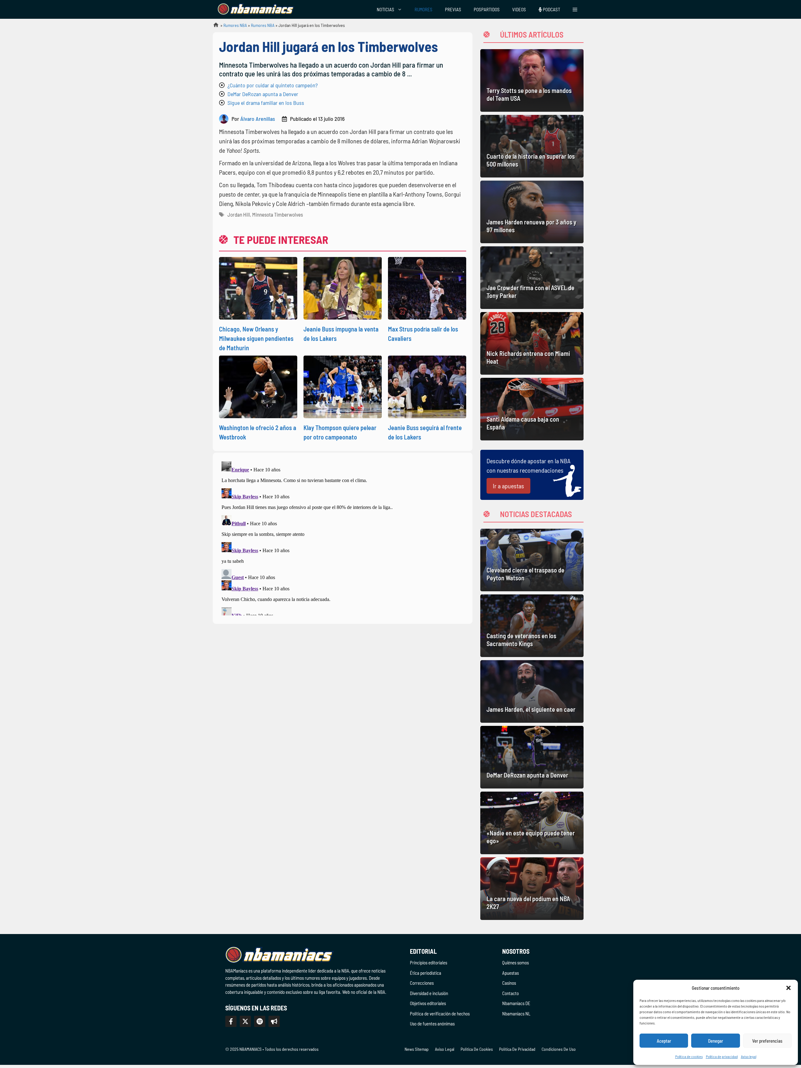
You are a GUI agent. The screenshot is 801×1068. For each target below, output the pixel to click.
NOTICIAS (385, 9)
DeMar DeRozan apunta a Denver (262, 93)
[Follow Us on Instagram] (259, 1021)
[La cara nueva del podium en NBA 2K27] (532, 888)
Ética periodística (425, 973)
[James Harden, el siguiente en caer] (532, 691)
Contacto (510, 993)
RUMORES (423, 9)
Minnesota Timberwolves (277, 214)
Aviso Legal (444, 1049)
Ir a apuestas (508, 486)
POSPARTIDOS (487, 9)
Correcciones (422, 983)
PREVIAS (453, 9)
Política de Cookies (477, 1049)
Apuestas (510, 973)
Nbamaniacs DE (516, 1003)
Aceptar (664, 1041)
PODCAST (551, 9)
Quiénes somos (515, 962)
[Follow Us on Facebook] (231, 1021)
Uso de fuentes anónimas (432, 1023)
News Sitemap (417, 1049)
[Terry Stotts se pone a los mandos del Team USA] (532, 80)
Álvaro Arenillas (257, 118)
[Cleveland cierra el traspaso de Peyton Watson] (532, 560)
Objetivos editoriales (428, 1003)
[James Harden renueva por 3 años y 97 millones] (532, 212)
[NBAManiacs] (255, 9)
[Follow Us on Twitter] (245, 1021)
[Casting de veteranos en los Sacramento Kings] (532, 625)
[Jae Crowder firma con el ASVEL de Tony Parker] (532, 277)
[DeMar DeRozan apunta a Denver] (532, 757)
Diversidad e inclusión (429, 993)
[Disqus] (342, 537)
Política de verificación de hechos (440, 1013)
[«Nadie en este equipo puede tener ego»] (532, 823)
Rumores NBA (235, 25)
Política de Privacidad (517, 1049)
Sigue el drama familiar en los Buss (265, 102)
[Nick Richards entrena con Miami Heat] (532, 343)
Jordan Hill (238, 214)
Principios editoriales (428, 962)
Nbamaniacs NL (516, 1013)
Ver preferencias (767, 1041)
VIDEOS (519, 9)
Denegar (715, 1041)
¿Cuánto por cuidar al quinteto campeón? (272, 85)
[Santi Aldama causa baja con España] (532, 409)
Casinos (509, 983)
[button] (788, 988)
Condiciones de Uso (559, 1049)
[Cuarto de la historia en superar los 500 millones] (532, 146)
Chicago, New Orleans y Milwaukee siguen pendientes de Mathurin (256, 338)
